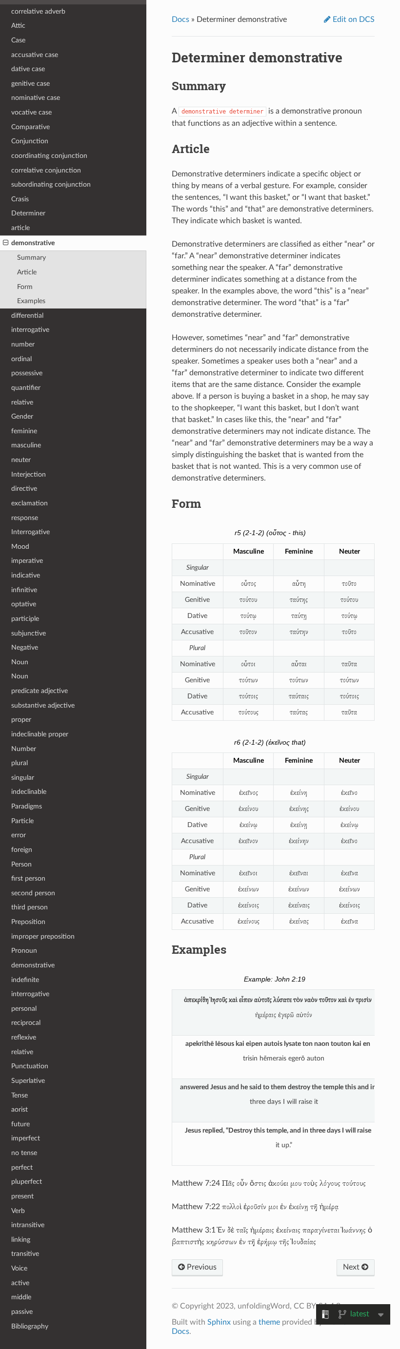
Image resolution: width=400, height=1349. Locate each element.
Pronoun (24, 950)
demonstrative (33, 243)
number (23, 344)
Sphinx (219, 1322)
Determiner (28, 213)
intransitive (27, 1225)
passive (22, 1311)
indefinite (25, 979)
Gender (22, 416)
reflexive (23, 1037)
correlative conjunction (46, 170)
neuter (21, 459)
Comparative (30, 127)
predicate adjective (39, 690)
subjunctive (28, 633)
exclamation (29, 503)
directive (24, 488)
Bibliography (29, 1326)
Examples (31, 301)
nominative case (35, 97)
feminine (24, 431)
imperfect (25, 1138)
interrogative (30, 329)
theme (269, 1322)
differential (27, 315)
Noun (19, 662)
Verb (18, 1210)
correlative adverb (38, 11)
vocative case (31, 112)
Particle (22, 821)
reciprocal (25, 1022)
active (20, 1283)
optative (23, 604)
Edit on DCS (353, 19)
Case (18, 40)
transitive (25, 1253)
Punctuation (29, 1066)
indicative (25, 575)
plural (19, 763)
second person (33, 893)
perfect (22, 1167)
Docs (180, 19)
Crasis (20, 199)
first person (28, 878)
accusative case (34, 54)
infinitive (24, 590)
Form (25, 286)
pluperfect (26, 1181)
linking (20, 1239)
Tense (19, 1095)
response (24, 517)
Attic (18, 25)
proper (21, 719)
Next (352, 1267)
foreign (21, 849)
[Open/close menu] (5, 243)
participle (25, 618)
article (20, 227)
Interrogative (30, 532)
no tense (24, 1152)
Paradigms (26, 806)
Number (23, 748)
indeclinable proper (39, 734)
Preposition (28, 921)
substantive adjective (43, 705)
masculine (26, 445)
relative (22, 402)
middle (21, 1297)
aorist (19, 1109)
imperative (27, 560)
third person (29, 907)
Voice (19, 1268)
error (18, 835)
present (22, 1196)
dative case (28, 69)
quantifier (25, 387)
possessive (26, 373)
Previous (201, 1267)
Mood (20, 546)
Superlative (28, 1080)
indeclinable (28, 791)
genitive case (30, 83)
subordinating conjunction (51, 184)
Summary (31, 257)
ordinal (21, 359)
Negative (24, 647)
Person (21, 864)
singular (22, 777)
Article (27, 272)
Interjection (28, 474)
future (20, 1124)
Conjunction (29, 141)
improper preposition (43, 936)
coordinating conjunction (49, 155)
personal (24, 1008)
